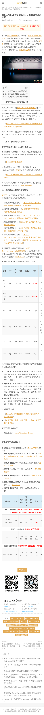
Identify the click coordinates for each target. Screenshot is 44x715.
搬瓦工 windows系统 (31, 618)
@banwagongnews (27, 611)
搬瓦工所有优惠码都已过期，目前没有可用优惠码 (22, 671)
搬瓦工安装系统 (29, 628)
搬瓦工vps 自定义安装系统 (14, 625)
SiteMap (7, 711)
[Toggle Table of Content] (25, 88)
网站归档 (14, 711)
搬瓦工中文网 (24, 50)
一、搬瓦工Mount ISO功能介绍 (16, 91)
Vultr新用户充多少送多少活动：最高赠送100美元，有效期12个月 (32, 646)
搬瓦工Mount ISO (34, 622)
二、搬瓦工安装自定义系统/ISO (16, 94)
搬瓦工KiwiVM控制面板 (26, 108)
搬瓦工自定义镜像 (21, 635)
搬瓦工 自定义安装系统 (11, 622)
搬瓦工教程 (23, 631)
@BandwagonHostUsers (11, 611)
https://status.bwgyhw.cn (24, 433)
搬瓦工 (4, 20)
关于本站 (20, 711)
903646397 (19, 257)
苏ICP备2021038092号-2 (31, 711)
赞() (23, 570)
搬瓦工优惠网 (22, 3)
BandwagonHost (23, 7)
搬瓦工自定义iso (34, 631)
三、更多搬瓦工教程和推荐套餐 (16, 97)
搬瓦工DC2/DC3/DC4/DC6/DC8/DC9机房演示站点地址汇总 (22, 237)
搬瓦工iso (24, 622)
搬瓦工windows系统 (31, 625)
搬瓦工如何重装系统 (14, 162)
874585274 (16, 485)
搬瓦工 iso (20, 618)
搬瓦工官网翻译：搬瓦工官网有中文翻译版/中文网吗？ (11, 646)
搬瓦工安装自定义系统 (11, 631)
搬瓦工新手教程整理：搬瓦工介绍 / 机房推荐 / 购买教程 (23, 456)
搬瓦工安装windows (16, 628)
